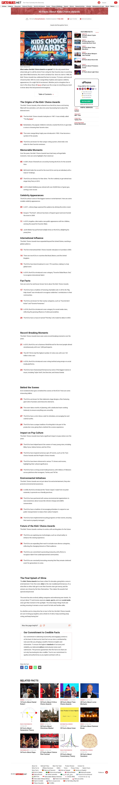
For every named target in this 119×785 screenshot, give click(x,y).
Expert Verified (73, 19)
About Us (34, 766)
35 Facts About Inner (68, 728)
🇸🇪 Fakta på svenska (85, 772)
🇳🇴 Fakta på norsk (37, 774)
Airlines (4, 6)
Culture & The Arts (27, 6)
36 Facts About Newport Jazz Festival (89, 54)
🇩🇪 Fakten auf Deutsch (48, 770)
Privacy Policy (75, 768)
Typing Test (78, 120)
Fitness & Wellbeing (57, 6)
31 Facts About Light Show (90, 72)
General (66, 6)
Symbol (76, 111)
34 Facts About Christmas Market (47, 727)
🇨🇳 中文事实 (50, 783)
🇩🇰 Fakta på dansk (70, 772)
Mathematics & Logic (98, 6)
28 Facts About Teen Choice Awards (68, 703)
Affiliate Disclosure (47, 768)
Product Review (69, 766)
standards (50, 644)
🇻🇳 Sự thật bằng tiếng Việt (71, 781)
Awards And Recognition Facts (59, 25)
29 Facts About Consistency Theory (67, 755)
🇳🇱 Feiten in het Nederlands (61, 779)
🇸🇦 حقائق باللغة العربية (67, 774)
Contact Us (81, 766)
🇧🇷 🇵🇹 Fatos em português (53, 772)
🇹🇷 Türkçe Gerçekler (38, 783)
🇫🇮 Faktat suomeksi (51, 774)
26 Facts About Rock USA (90, 59)
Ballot (31, 119)
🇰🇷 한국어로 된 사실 (84, 776)
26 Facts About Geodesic (86, 755)
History (72, 6)
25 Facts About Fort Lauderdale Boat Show (89, 42)
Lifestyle (88, 6)
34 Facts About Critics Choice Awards (48, 703)
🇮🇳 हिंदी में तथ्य (35, 776)
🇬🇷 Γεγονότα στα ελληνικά (84, 774)
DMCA (58, 768)
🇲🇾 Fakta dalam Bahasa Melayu (41, 779)
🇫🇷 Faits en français (64, 770)
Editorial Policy (45, 766)
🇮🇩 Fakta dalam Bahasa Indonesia (52, 776)
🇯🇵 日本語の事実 (70, 776)
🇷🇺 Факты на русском (53, 781)
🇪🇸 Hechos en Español (80, 770)
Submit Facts (86, 768)
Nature (112, 6)
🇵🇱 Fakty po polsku (77, 779)
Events (48, 6)
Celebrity (10, 6)
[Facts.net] (11, 2)
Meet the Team (57, 766)
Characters (17, 6)
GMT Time (77, 115)
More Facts (35, 770)
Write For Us (35, 768)
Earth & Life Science (39, 6)
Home (56, 8)
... (116, 6)
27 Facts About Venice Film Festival (48, 753)
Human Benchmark (80, 124)
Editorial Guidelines (86, 19)
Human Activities (80, 6)
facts (39, 85)
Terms (65, 768)
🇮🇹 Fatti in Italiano (37, 772)
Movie (107, 6)
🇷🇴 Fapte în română (37, 781)
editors (41, 647)
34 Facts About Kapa (28, 752)
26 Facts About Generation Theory (27, 729)
